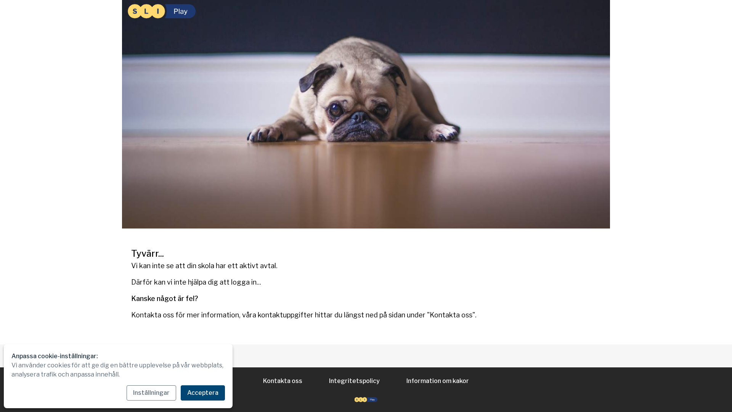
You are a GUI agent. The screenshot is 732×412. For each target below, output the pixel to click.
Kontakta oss (282, 381)
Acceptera (202, 392)
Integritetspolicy (354, 381)
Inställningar (151, 392)
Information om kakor (437, 381)
